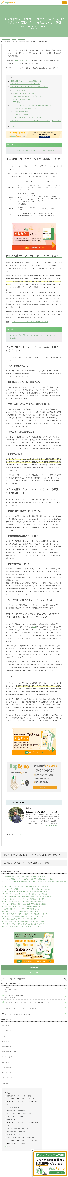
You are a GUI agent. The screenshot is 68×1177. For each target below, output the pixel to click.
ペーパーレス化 (7, 1057)
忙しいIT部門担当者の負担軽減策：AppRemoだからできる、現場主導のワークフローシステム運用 (35, 855)
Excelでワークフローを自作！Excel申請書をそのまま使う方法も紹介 (23, 901)
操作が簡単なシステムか (20, 114)
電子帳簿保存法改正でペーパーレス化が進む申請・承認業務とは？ (23, 926)
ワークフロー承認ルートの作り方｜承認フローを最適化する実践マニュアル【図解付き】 (29, 879)
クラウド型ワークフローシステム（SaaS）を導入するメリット (29, 87)
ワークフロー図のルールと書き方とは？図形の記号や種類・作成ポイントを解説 (27, 896)
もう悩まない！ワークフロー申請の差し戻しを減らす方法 (20, 911)
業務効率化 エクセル (9, 1051)
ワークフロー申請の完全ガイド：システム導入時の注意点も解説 (22, 906)
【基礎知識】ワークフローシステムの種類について (25, 81)
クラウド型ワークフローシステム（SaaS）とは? (25, 84)
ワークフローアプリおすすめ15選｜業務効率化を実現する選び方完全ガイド (25, 886)
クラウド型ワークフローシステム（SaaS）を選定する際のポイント (30, 105)
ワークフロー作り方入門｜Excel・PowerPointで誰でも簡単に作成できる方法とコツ (28, 889)
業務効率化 (6, 1046)
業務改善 (5, 1041)
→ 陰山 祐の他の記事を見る (52, 825)
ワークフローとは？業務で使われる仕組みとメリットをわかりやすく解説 (32, 150)
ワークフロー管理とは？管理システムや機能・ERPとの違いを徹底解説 (24, 904)
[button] (65, 979)
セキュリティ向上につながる (21, 99)
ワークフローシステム (21, 60)
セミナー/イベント (34, 973)
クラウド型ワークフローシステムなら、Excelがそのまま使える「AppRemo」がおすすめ (22, 1142)
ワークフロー (21, 834)
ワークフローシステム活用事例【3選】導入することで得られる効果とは (24, 921)
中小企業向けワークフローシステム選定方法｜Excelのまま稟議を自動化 (24, 876)
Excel (34, 627)
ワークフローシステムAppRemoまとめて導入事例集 (14, 996)
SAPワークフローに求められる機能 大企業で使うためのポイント (23, 916)
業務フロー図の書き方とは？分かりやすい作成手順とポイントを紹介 (23, 899)
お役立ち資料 (34, 967)
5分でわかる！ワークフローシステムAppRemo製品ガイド (14, 989)
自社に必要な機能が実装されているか (24, 108)
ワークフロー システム (9, 1036)
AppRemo (5, 1062)
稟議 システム (7, 1072)
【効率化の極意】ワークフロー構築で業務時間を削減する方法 (21, 909)
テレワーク (6, 1067)
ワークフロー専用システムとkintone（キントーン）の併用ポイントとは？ (25, 914)
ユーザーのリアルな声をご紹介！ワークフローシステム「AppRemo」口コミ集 (27, 1002)
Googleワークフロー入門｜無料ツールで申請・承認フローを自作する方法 (25, 894)
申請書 (31, 527)
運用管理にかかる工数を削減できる (23, 93)
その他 (5, 1083)
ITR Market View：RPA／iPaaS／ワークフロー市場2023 (30, 322)
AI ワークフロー (7, 1078)
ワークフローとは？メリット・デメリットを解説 (27, 117)
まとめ (12, 126)
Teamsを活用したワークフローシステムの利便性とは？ (19, 919)
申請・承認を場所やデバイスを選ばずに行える (27, 96)
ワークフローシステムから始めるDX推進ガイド (18, 1014)
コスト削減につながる (19, 90)
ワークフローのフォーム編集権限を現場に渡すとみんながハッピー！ (23, 924)
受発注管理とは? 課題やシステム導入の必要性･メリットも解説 (26, 863)
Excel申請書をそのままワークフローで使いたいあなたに (20, 1008)
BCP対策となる (17, 102)
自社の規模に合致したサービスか (23, 111)
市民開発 (5, 1025)
